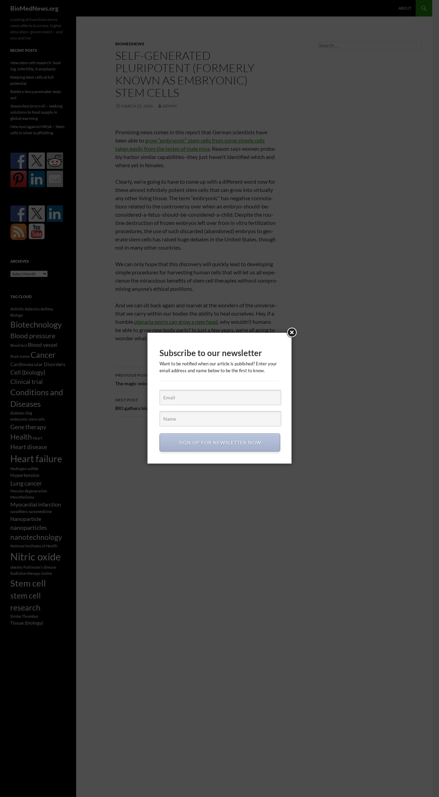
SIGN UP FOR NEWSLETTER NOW (220, 442)
